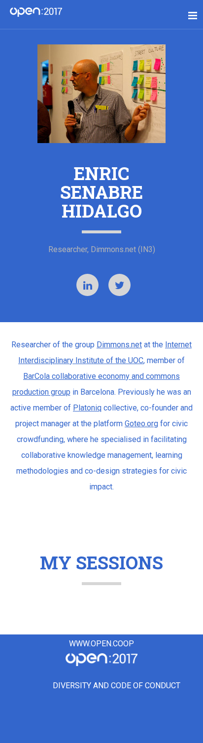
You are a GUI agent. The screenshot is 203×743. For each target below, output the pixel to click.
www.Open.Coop (101, 644)
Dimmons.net (119, 344)
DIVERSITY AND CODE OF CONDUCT (116, 686)
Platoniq (87, 407)
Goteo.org (141, 423)
